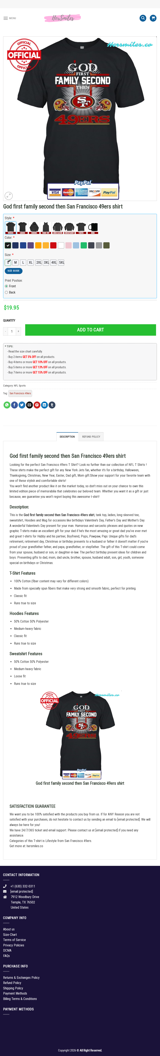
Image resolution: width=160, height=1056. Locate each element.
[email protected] (128, 819)
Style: (9, 218)
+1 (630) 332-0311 (22, 886)
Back (12, 292)
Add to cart (90, 329)
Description (67, 436)
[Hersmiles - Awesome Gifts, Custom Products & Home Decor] (80, 18)
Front (12, 286)
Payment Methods (15, 993)
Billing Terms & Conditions (20, 999)
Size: (9, 255)
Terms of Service (14, 940)
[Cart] (153, 18)
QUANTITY (9, 320)
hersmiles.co (35, 846)
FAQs (6, 956)
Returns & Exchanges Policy (21, 978)
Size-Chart (10, 935)
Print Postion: (13, 281)
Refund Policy (91, 436)
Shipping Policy (13, 988)
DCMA (7, 950)
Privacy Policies (13, 945)
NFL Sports (20, 385)
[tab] (67, 436)
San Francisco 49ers (20, 393)
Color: (10, 238)
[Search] (143, 18)
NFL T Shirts (137, 465)
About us (9, 929)
